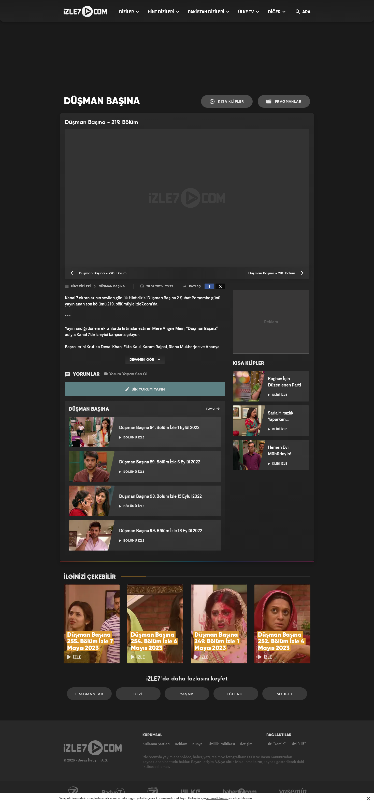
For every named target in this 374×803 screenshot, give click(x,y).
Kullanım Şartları (156, 743)
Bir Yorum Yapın (148, 389)
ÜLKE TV (246, 12)
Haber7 (240, 792)
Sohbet (285, 693)
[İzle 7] (85, 11)
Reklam (181, 743)
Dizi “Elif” (298, 743)
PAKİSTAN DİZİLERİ (206, 12)
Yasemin (293, 792)
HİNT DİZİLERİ (161, 12)
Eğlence (236, 693)
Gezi (138, 693)
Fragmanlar (287, 101)
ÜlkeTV (190, 792)
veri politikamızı (217, 798)
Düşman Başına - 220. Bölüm (102, 273)
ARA (305, 12)
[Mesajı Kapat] (368, 799)
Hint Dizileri (81, 286)
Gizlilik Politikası (221, 743)
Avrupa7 (153, 792)
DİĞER (274, 12)
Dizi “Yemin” (275, 743)
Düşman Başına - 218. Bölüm (272, 273)
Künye (197, 743)
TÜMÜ (210, 409)
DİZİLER (127, 12)
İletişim (246, 743)
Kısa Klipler (230, 101)
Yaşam (187, 693)
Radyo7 (113, 792)
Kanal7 (73, 792)
